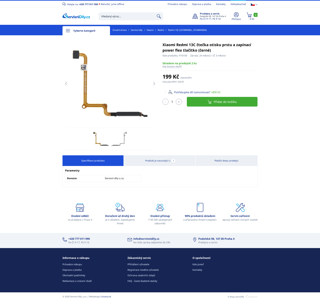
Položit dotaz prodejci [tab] (226, 160)
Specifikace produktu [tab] (93, 160)
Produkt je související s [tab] (159, 160)
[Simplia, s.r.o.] (251, 296)
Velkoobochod (238, 4)
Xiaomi (150, 29)
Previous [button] (66, 83)
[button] (254, 4)
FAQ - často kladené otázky (142, 281)
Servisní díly (136, 29)
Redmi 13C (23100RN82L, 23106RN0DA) (187, 29)
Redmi (161, 29)
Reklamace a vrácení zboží (77, 281)
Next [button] (154, 83)
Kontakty (221, 4)
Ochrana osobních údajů (141, 275)
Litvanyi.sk (106, 296)
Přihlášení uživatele (138, 264)
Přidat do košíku (225, 102)
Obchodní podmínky (73, 275)
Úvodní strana (119, 29)
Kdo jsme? (198, 264)
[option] (110, 83)
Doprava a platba (201, 4)
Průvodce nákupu (177, 4)
